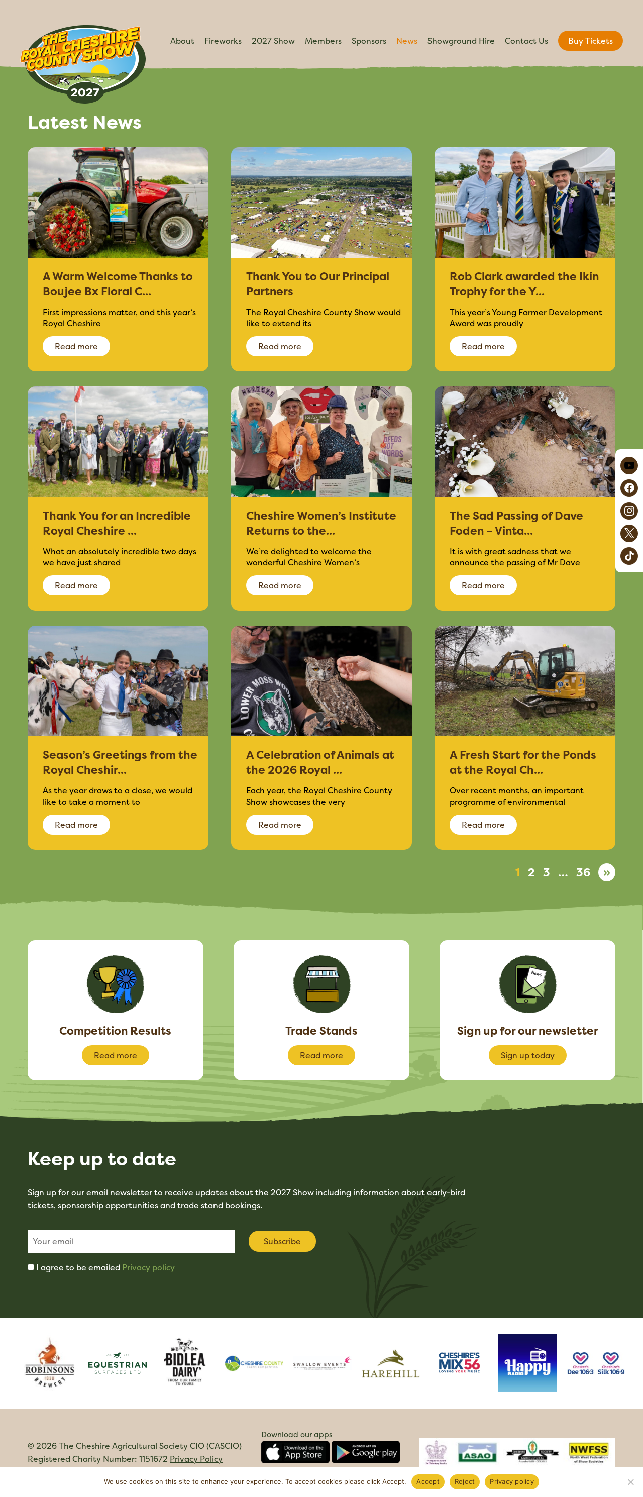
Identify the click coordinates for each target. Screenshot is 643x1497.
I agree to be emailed (105, 1267)
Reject (465, 1481)
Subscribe (282, 1241)
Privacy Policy (196, 1458)
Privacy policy (148, 1267)
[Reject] (630, 1482)
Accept (428, 1481)
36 (583, 872)
